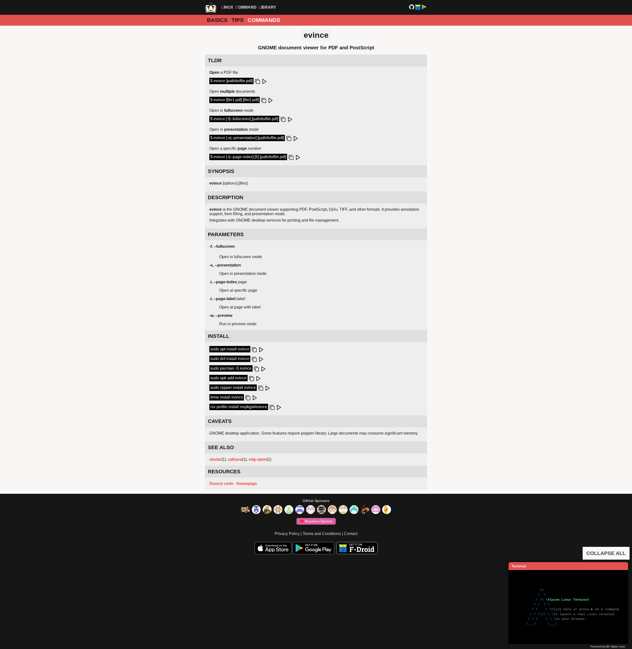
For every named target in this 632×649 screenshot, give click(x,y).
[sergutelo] (386, 510)
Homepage (247, 483)
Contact (350, 534)
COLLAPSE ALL (606, 553)
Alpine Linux (618, 646)
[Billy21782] (375, 510)
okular (215, 459)
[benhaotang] (299, 510)
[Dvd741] (288, 510)
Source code (221, 483)
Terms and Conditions (322, 534)
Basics (217, 20)
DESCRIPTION (225, 197)
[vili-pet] (321, 510)
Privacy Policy (287, 534)
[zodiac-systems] (256, 510)
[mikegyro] (245, 510)
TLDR (215, 60)
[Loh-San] (343, 510)
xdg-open (258, 459)
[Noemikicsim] (364, 510)
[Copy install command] (253, 350)
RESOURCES (224, 471)
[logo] (211, 7)
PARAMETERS (226, 234)
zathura (235, 459)
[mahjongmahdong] (310, 510)
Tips (238, 20)
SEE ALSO (221, 447)
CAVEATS (220, 421)
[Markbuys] (354, 510)
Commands (264, 20)
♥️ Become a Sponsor (316, 521)
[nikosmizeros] (267, 510)
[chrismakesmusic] (332, 510)
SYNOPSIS (221, 171)
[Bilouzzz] (278, 510)
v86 (607, 646)
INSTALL (218, 336)
